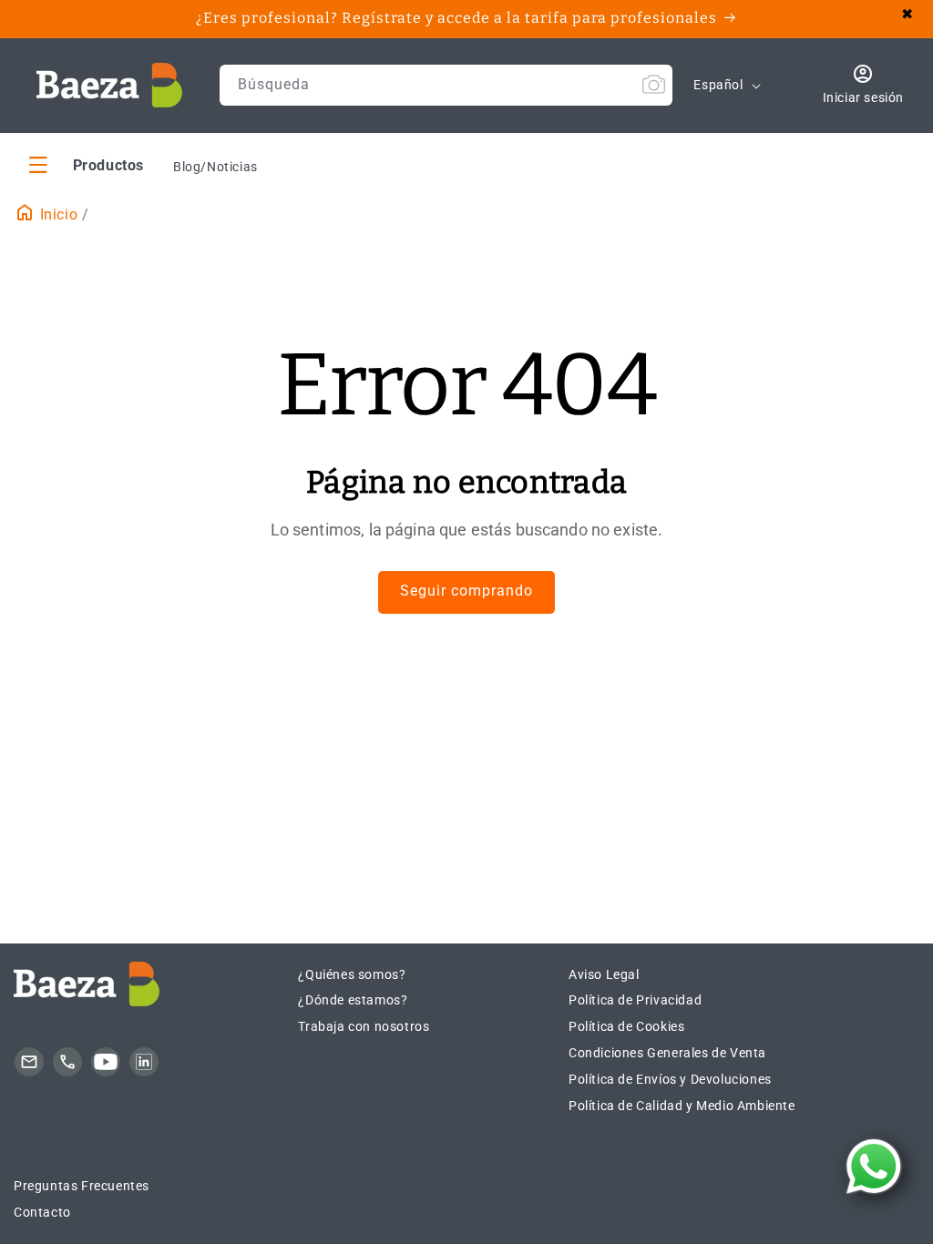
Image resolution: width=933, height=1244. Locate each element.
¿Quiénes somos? (351, 974)
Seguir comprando (466, 590)
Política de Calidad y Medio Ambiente (682, 1105)
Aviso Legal (604, 974)
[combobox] (446, 85)
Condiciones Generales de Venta (667, 1052)
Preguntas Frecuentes (81, 1185)
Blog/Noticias (215, 166)
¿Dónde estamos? (352, 1000)
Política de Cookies (626, 1026)
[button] (86, 164)
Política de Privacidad (635, 1000)
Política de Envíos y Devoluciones (670, 1079)
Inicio (56, 214)
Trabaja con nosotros (363, 1026)
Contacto (42, 1212)
